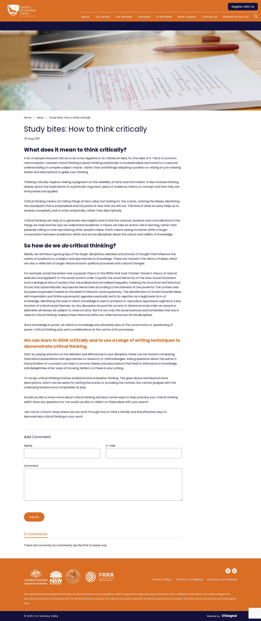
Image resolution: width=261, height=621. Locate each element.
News (40, 117)
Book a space (187, 17)
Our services (124, 17)
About (85, 17)
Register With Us (243, 7)
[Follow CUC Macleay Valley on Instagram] (234, 571)
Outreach (144, 17)
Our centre (103, 17)
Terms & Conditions (189, 579)
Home (27, 117)
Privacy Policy (162, 579)
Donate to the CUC (236, 17)
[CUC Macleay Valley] (22, 12)
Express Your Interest (222, 579)
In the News (164, 17)
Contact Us (209, 17)
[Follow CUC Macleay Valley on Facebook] (228, 571)
